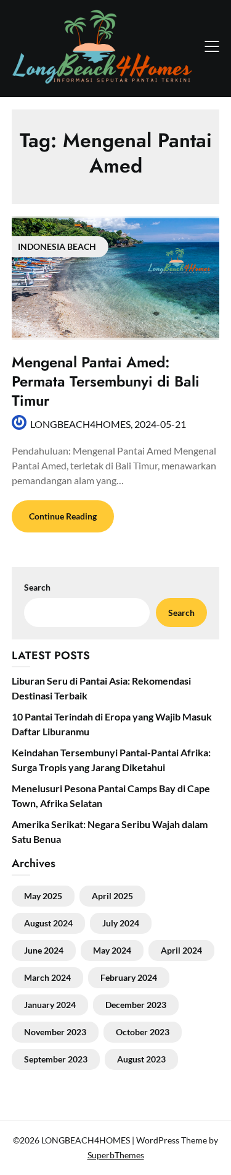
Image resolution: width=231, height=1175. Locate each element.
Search (181, 612)
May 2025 (43, 896)
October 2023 (142, 1032)
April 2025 (112, 896)
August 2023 (141, 1059)
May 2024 (112, 950)
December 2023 (135, 1004)
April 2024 (181, 950)
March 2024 (47, 977)
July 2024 (120, 923)
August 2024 (48, 923)
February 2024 (128, 977)
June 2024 (43, 950)
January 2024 (50, 1004)
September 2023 (55, 1059)
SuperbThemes (115, 1155)
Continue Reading (63, 516)
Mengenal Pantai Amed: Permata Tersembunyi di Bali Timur (106, 381)
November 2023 (55, 1032)
